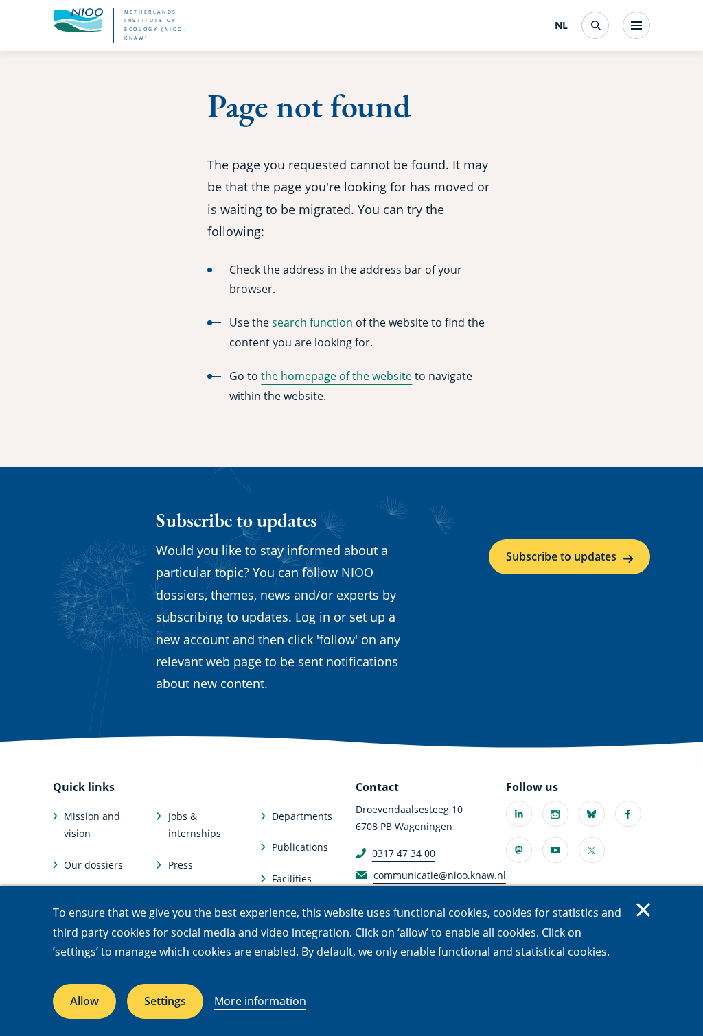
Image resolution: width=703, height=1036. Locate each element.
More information (260, 1001)
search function (312, 322)
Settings (165, 1001)
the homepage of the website (336, 376)
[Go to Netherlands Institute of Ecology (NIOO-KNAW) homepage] (78, 20)
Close (643, 910)
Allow (84, 1001)
